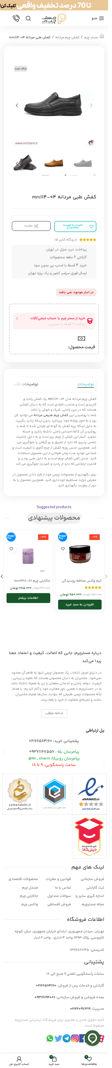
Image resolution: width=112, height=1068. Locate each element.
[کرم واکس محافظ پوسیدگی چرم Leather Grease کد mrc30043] (80, 554)
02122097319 (80, 1009)
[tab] (85, 384)
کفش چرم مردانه (67, 37)
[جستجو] (28, 18)
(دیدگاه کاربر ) (65, 239)
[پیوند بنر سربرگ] (54, 5)
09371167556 (41, 752)
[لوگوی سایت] (54, 18)
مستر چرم (91, 37)
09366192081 (45, 997)
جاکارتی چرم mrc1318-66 (32, 580)
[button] (91, 105)
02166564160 (40, 741)
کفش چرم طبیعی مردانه (51, 415)
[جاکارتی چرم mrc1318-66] (28, 554)
